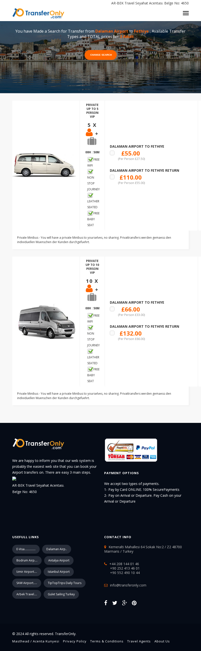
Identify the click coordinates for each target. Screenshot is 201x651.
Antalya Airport (58, 560)
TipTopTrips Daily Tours (64, 583)
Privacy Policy (75, 641)
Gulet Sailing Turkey (61, 594)
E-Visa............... (26, 549)
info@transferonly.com (128, 585)
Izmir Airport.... (26, 572)
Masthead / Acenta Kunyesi (35, 641)
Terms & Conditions (107, 641)
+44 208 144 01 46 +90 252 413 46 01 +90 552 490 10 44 (122, 568)
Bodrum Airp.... (27, 560)
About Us (162, 641)
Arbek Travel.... (26, 594)
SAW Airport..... (26, 583)
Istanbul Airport (59, 572)
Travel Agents (139, 641)
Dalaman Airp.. (56, 549)
